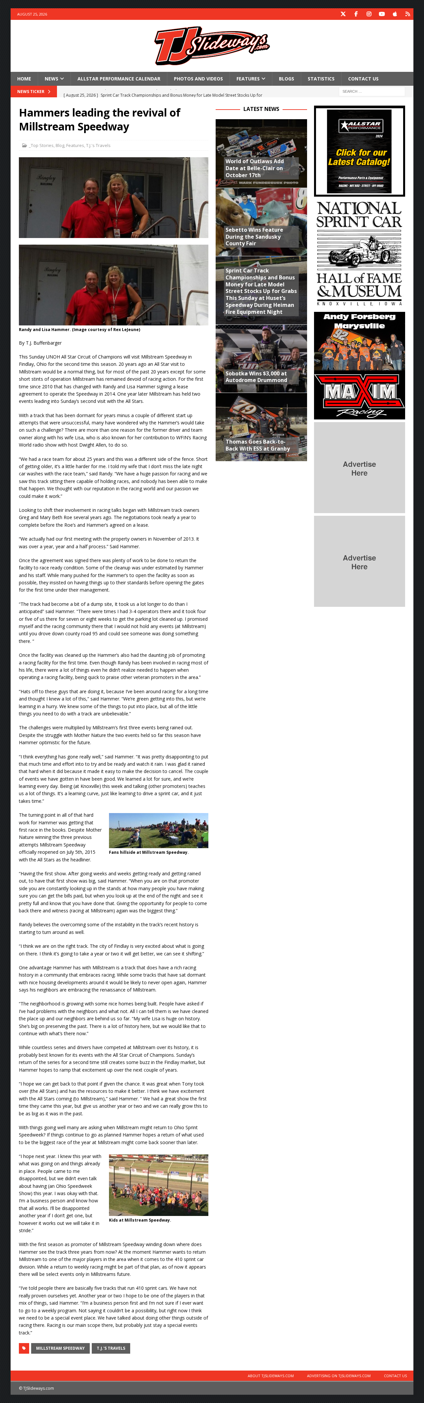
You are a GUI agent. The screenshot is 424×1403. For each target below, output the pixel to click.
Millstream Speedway (60, 1348)
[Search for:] (372, 91)
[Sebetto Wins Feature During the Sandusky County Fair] (261, 222)
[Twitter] (343, 14)
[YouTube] (382, 14)
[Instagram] (369, 14)
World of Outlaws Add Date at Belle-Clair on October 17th (255, 168)
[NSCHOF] (359, 305)
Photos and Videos (198, 78)
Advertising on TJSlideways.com (339, 1375)
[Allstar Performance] (359, 193)
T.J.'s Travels (98, 145)
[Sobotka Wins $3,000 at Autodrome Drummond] (261, 358)
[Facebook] (356, 14)
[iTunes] (394, 14)
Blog (60, 145)
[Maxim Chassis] (359, 415)
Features (248, 78)
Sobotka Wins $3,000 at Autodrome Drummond (256, 377)
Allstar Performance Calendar (119, 78)
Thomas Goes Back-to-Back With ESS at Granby (258, 445)
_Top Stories (41, 145)
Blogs (286, 78)
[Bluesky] (407, 14)
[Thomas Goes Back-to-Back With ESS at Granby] (261, 427)
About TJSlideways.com (271, 1375)
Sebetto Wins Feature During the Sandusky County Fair (254, 236)
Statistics (321, 78)
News (51, 78)
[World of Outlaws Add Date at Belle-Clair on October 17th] (261, 153)
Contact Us (363, 78)
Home (24, 78)
